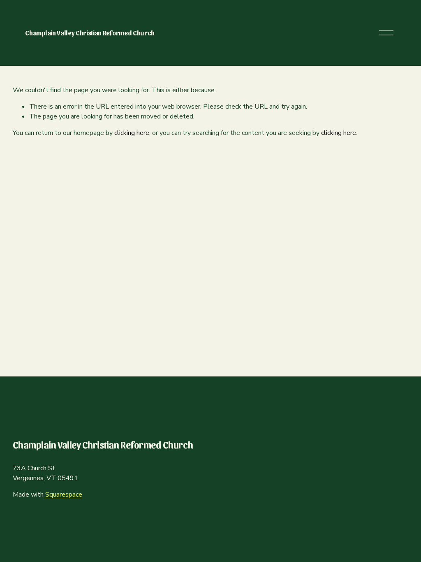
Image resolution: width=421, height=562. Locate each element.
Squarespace (63, 494)
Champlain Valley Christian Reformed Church (90, 33)
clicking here (131, 132)
